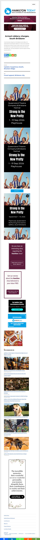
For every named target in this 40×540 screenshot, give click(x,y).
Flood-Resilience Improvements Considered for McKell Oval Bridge (16, 396)
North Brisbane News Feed (9, 350)
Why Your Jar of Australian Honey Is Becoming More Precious (14, 370)
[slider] (16, 239)
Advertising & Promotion (8, 534)
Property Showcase (7, 526)
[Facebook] (5, 55)
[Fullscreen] (29, 239)
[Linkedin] (8, 55)
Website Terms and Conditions (13, 533)
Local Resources (7, 521)
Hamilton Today (6, 532)
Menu (33, 4)
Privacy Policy (6, 533)
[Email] (15, 55)
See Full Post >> (6, 57)
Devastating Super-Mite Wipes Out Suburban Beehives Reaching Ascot (16, 450)
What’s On (5, 523)
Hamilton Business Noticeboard (9, 518)
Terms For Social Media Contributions (30, 533)
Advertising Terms (21, 533)
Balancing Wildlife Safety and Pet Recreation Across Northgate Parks (16, 417)
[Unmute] (25, 239)
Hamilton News (6, 515)
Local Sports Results (7, 529)
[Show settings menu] (27, 239)
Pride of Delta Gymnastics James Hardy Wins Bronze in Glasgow (16, 453)
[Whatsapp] (10, 55)
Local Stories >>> (17, 191)
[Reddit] (13, 55)
